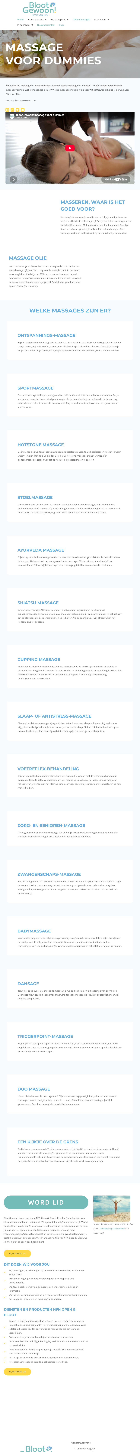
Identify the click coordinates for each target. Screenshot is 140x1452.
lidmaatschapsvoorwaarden (112, 1228)
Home (20, 19)
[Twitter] (17, 110)
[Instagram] (12, 110)
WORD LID (46, 1202)
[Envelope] (22, 110)
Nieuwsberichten (45, 25)
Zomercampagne (81, 19)
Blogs (61, 25)
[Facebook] (7, 110)
